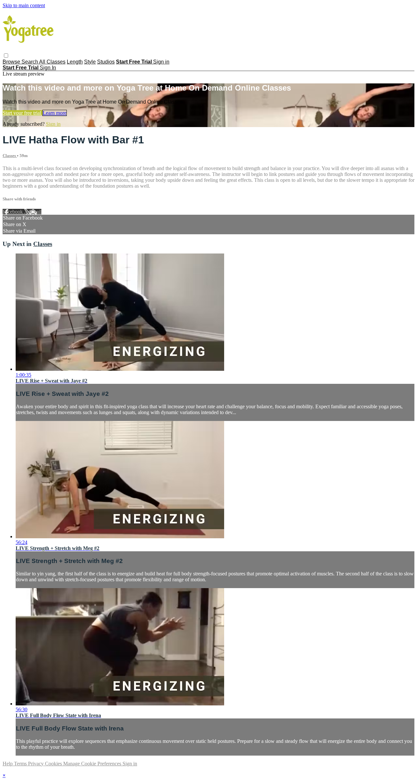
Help (8, 763)
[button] (6, 55)
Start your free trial (22, 113)
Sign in (161, 62)
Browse (12, 62)
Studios (106, 62)
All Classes (52, 62)
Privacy (36, 763)
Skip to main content (24, 5)
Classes (10, 155)
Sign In (48, 67)
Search (30, 62)
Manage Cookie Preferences (92, 763)
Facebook (13, 211)
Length (75, 62)
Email (35, 211)
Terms (21, 763)
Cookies (54, 763)
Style (90, 62)
